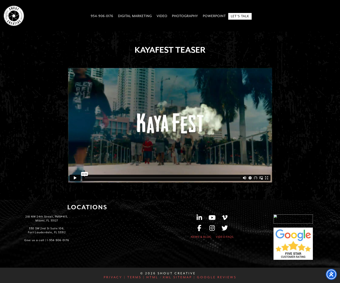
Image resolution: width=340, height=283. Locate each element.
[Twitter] (225, 229)
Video (162, 16)
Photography (185, 16)
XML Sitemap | (179, 277)
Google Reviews (216, 277)
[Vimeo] (225, 219)
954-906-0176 (102, 16)
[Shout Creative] (14, 16)
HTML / (153, 277)
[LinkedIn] (201, 219)
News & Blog (201, 236)
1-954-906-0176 (58, 240)
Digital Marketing (135, 16)
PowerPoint (214, 16)
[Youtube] (214, 219)
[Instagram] (214, 229)
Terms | (135, 277)
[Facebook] (201, 229)
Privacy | (115, 277)
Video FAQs (224, 236)
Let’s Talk (240, 16)
